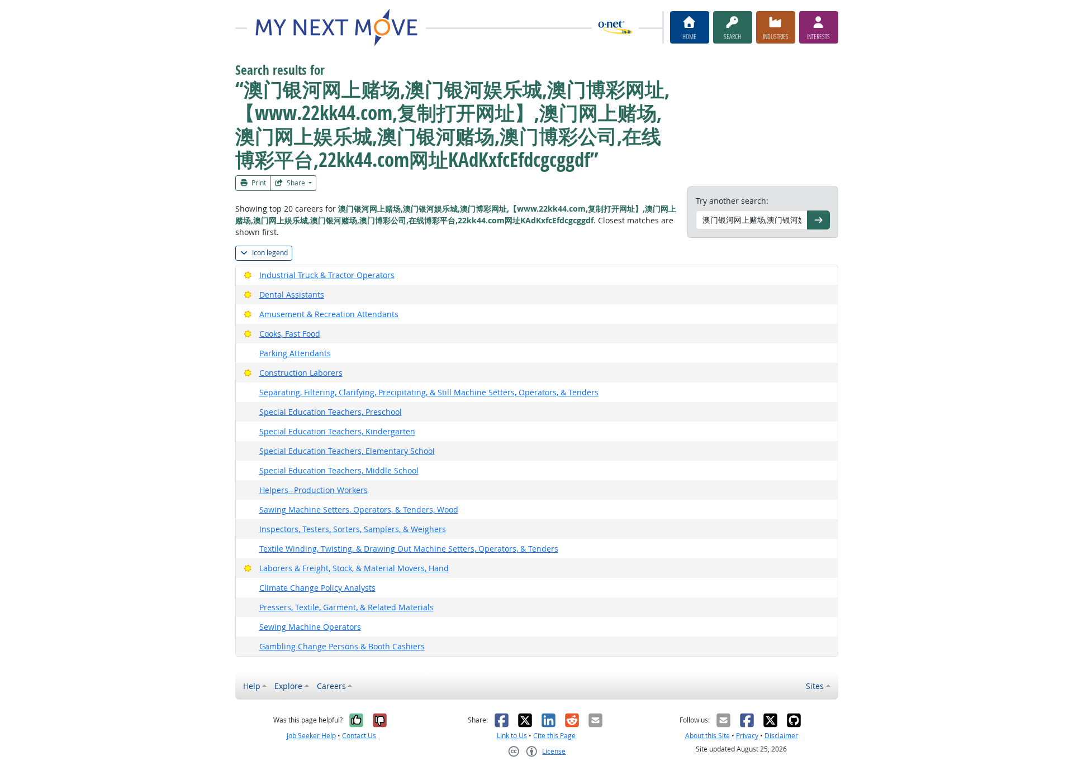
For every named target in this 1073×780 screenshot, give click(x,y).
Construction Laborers (301, 372)
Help (251, 686)
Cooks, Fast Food (289, 333)
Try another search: (732, 200)
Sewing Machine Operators (310, 626)
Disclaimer (781, 735)
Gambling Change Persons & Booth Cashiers (342, 646)
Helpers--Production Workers (313, 490)
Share (296, 183)
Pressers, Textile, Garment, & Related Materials (346, 607)
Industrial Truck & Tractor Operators (327, 275)
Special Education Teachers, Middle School (339, 470)
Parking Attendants (295, 353)
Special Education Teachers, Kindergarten (337, 431)
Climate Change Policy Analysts (317, 587)
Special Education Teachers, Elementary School (347, 451)
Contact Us (359, 735)
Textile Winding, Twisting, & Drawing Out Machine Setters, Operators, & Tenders (408, 548)
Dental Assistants (291, 294)
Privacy (747, 735)
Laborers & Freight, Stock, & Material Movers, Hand (354, 568)
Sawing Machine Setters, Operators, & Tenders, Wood (358, 509)
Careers (331, 686)
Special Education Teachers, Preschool (330, 411)
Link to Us (512, 735)
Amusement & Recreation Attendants (328, 314)
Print (258, 183)
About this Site (707, 735)
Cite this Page (554, 735)
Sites (815, 686)
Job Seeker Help (311, 735)
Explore (288, 686)
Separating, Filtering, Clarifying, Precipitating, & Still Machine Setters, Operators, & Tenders (429, 392)
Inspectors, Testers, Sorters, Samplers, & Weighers (352, 529)
